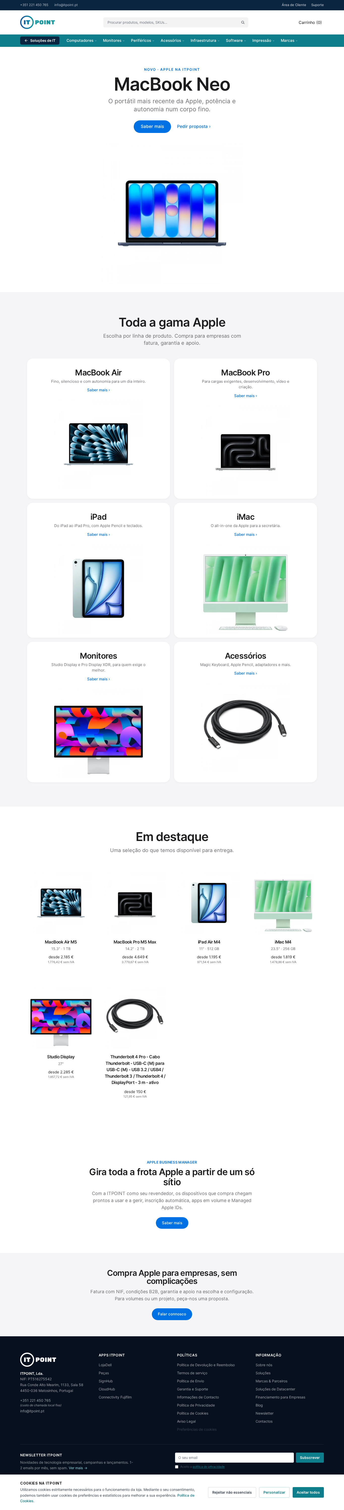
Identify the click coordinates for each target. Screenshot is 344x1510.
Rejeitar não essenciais (232, 1492)
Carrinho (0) (310, 22)
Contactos (264, 1421)
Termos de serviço (192, 1373)
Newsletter (264, 1413)
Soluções (263, 1373)
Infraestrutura (203, 40)
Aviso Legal (186, 1421)
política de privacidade (209, 1466)
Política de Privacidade (196, 1405)
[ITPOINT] (37, 22)
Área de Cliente (294, 5)
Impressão (261, 40)
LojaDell (105, 1365)
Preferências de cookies (197, 1429)
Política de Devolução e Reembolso (206, 1365)
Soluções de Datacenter (275, 1389)
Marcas (287, 40)
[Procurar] (242, 22)
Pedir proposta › (194, 126)
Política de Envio (190, 1381)
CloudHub (107, 1389)
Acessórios (171, 40)
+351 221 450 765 (34, 5)
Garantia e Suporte (192, 1389)
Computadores (79, 40)
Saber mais (152, 126)
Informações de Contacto (198, 1397)
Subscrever (310, 1457)
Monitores (112, 40)
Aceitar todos (308, 1492)
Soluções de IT (42, 40)
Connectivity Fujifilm (115, 1397)
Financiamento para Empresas (280, 1397)
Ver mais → (78, 1468)
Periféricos (141, 40)
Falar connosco (172, 1314)
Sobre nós (264, 1365)
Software (234, 40)
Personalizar (274, 1492)
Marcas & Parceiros (271, 1381)
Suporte (317, 5)
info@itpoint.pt (66, 5)
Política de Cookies (192, 1413)
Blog (259, 1405)
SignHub (106, 1381)
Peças (104, 1373)
